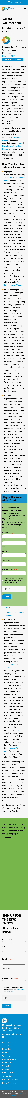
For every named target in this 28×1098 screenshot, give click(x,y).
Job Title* (8, 561)
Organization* (10, 570)
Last (3, 546)
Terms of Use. (13, 582)
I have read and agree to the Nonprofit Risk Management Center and (13, 580)
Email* (7, 552)
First (3, 539)
